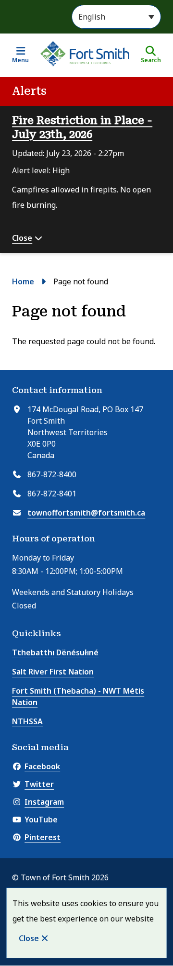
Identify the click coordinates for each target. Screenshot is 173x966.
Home (23, 281)
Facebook (42, 766)
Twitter (39, 784)
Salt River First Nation (53, 671)
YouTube (41, 819)
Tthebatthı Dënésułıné (55, 652)
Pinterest (43, 837)
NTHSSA (27, 721)
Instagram (44, 802)
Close (29, 938)
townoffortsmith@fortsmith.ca (86, 512)
